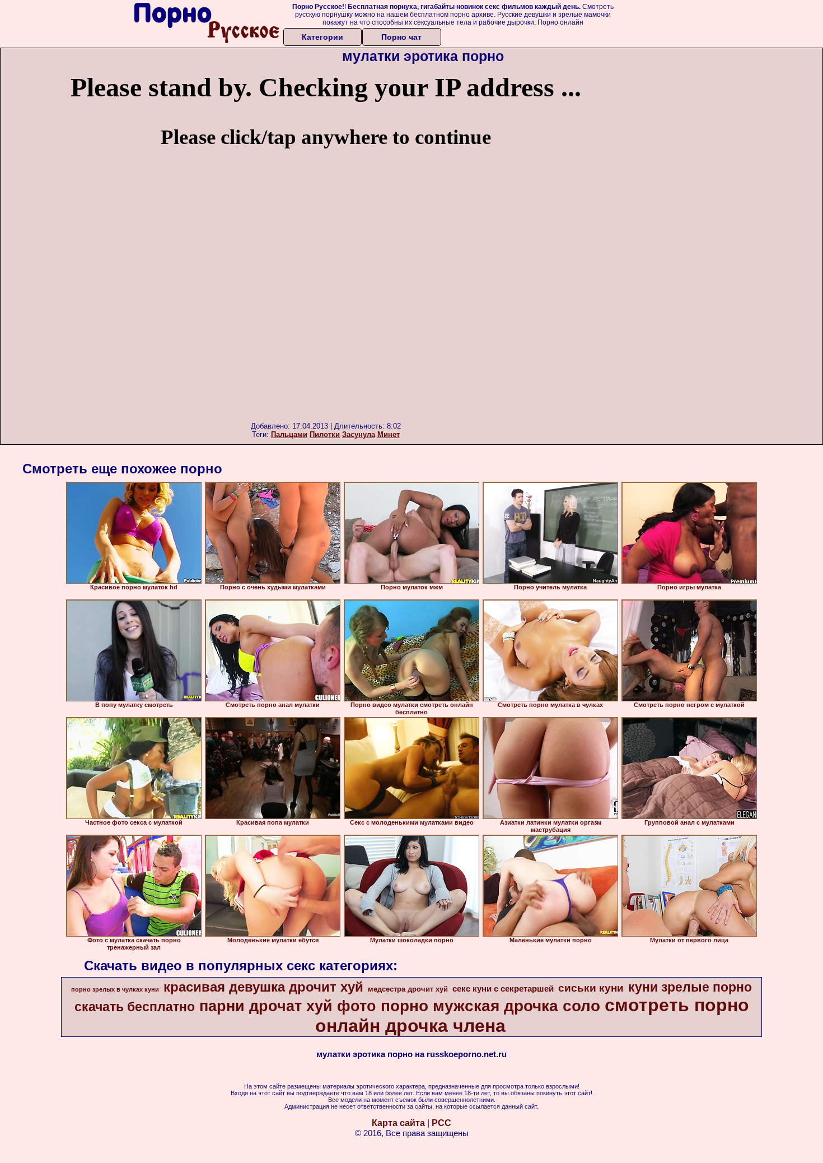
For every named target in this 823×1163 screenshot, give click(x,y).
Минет (388, 434)
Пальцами (289, 434)
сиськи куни (591, 988)
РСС (441, 1123)
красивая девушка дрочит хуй (263, 986)
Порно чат (401, 36)
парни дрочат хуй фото (287, 1006)
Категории (322, 36)
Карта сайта (398, 1123)
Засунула (358, 434)
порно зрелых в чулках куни (115, 989)
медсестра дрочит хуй (408, 989)
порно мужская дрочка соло (490, 1006)
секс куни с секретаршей (503, 988)
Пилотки (325, 434)
